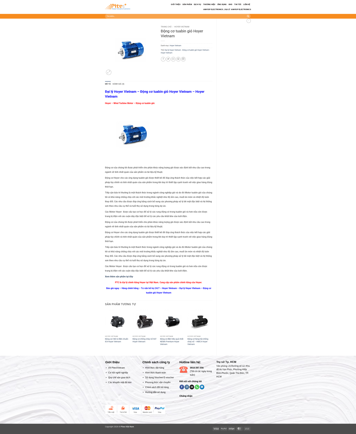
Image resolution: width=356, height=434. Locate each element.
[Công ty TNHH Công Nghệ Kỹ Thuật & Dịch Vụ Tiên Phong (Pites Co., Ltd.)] (117, 7)
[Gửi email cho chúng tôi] (192, 387)
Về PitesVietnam (116, 368)
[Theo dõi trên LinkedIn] (202, 387)
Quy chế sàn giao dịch (119, 377)
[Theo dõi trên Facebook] (182, 387)
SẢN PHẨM (187, 4)
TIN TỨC (237, 4)
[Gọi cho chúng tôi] (197, 387)
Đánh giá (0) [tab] (118, 84)
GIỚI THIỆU (176, 4)
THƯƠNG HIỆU (209, 4)
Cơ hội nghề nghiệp (118, 372)
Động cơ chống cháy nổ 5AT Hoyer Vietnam (144, 340)
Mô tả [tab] (108, 84)
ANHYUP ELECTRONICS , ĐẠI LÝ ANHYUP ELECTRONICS (227, 9)
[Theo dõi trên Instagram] (187, 387)
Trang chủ (166, 27)
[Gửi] (248, 16)
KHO (230, 4)
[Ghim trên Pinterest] (178, 59)
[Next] (212, 330)
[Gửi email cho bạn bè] (173, 59)
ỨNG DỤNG (222, 4)
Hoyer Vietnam (181, 27)
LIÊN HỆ (246, 4)
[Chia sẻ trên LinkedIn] (183, 59)
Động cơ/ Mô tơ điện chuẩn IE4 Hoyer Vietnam (116, 340)
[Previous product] (249, 21)
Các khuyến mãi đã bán (120, 382)
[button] (108, 72)
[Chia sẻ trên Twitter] (168, 59)
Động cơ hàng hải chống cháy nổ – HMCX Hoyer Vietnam (197, 341)
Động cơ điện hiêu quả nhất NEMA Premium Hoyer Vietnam (171, 341)
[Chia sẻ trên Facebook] (163, 59)
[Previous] (105, 330)
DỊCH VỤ (197, 4)
